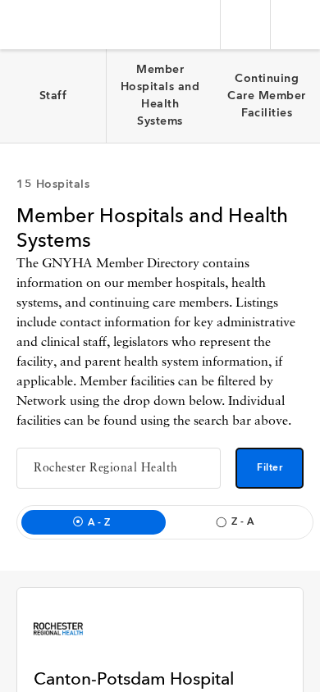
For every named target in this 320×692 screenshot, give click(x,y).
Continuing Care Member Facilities (266, 96)
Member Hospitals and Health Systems (160, 95)
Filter (269, 468)
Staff (53, 96)
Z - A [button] (242, 522)
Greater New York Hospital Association (61, 24)
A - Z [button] (99, 523)
